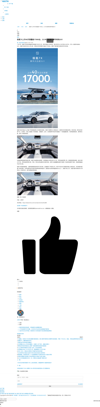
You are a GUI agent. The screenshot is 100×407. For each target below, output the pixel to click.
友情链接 (26, 393)
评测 (20, 298)
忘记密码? (80, 384)
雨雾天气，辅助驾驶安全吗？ (25, 340)
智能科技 (21, 301)
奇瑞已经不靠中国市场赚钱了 (25, 342)
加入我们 (17, 393)
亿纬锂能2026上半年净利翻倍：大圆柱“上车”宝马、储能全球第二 (34, 344)
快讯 (42, 23)
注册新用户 (19, 384)
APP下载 (11, 3)
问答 (20, 308)
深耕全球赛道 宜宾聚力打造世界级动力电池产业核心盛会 (31, 356)
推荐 (20, 294)
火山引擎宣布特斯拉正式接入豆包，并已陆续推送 (30, 347)
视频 (56, 23)
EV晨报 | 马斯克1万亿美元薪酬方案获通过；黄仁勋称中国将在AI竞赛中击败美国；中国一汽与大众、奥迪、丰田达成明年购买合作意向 (50, 339)
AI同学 (21, 42)
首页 (27, 23)
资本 (20, 307)
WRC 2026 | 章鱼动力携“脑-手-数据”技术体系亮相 (30, 351)
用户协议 (22, 393)
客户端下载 (7, 393)
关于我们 (2, 393)
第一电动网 (14, 395)
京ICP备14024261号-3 (24, 395)
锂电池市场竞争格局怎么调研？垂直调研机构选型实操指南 (32, 346)
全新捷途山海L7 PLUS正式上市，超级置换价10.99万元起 (31, 349)
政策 (20, 303)
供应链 (20, 300)
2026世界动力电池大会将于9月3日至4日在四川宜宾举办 (31, 353)
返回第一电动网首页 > (22, 205)
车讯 (22, 26)
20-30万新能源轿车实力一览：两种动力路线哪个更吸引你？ (33, 358)
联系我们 (2, 390)
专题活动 (71, 23)
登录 (50, 386)
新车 (26, 26)
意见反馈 (2, 392)
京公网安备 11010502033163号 (38, 395)
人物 (20, 305)
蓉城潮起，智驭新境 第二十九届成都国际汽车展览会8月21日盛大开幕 (35, 354)
